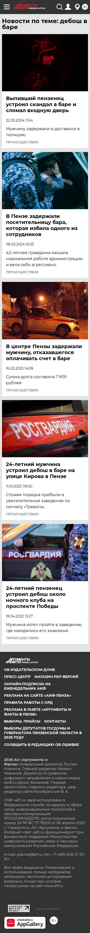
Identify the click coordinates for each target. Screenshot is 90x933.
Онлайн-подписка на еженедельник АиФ (27, 686)
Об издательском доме (29, 669)
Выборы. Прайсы (22, 721)
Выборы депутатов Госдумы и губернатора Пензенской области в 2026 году (43, 733)
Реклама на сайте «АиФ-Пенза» (37, 695)
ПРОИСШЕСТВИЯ (22, 142)
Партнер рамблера (47, 908)
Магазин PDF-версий (56, 676)
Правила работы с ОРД (28, 702)
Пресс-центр (17, 676)
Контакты (55, 721)
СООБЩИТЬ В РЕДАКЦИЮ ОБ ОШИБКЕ (41, 744)
